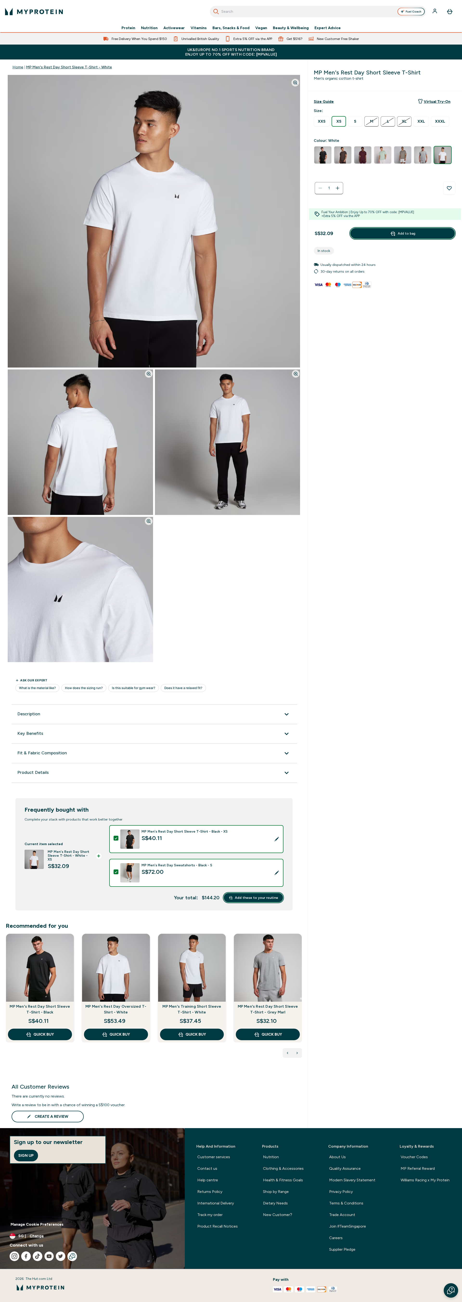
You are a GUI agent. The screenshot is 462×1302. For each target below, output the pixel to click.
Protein (128, 28)
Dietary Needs (275, 1203)
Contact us (207, 1168)
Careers (336, 1238)
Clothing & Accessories (283, 1168)
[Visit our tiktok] (37, 1256)
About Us (337, 1157)
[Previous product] (287, 1053)
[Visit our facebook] (26, 1256)
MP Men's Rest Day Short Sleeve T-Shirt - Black (40, 1009)
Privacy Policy (341, 1192)
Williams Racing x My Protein (425, 1180)
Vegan (261, 28)
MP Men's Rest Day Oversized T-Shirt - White (115, 1009)
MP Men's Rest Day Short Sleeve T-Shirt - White (69, 67)
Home (18, 67)
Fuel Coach (413, 11)
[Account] (435, 11)
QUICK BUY (43, 1034)
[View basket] (450, 11)
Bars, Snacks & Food (231, 28)
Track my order (210, 1215)
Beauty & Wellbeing (291, 28)
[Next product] (297, 1053)
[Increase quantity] (337, 188)
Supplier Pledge (342, 1249)
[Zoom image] (295, 82)
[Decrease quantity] (320, 188)
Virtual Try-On (437, 101)
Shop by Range (276, 1192)
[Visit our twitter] (60, 1256)
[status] (329, 188)
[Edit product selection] (276, 839)
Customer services (213, 1157)
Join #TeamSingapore (347, 1226)
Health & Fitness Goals (283, 1180)
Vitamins (199, 28)
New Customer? (277, 1215)
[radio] (322, 121)
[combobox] (318, 11)
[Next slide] (301, 999)
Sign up (26, 1155)
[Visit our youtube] (49, 1256)
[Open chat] (72, 1256)
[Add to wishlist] (449, 188)
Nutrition (149, 28)
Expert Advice (327, 28)
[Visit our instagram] (14, 1256)
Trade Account (342, 1215)
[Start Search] (216, 11)
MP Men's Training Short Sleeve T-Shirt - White (191, 1009)
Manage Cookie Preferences (37, 1224)
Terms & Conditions (346, 1203)
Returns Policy (209, 1192)
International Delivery (215, 1203)
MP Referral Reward (418, 1168)
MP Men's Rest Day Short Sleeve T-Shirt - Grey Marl (268, 1009)
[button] (451, 1290)
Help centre (207, 1180)
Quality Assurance (345, 1168)
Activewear (174, 28)
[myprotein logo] (34, 11)
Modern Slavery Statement (352, 1180)
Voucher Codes (414, 1157)
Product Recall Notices (217, 1226)
